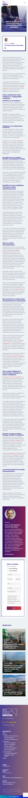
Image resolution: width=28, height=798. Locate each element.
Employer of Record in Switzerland (12, 377)
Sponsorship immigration (10, 748)
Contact (5, 770)
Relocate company (8, 746)
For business (6, 741)
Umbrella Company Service (10, 739)
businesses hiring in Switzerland (16, 356)
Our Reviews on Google (8, 725)
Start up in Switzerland (9, 744)
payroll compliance (16, 440)
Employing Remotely (9, 749)
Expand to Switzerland (9, 742)
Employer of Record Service (11, 736)
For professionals (7, 751)
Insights (5, 758)
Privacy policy (6, 766)
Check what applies (12, 566)
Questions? (5, 554)
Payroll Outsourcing (9, 737)
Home (4, 732)
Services (5, 734)
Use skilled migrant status (10, 753)
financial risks (19, 289)
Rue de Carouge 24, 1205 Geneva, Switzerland (9, 782)
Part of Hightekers (7, 718)
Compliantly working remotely (9, 755)
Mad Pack (9, 793)
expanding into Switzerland (15, 453)
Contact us (5, 493)
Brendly (4, 793)
